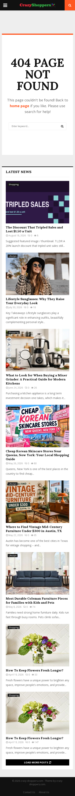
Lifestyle (13, 256)
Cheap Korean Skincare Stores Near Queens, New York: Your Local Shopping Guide (37, 455)
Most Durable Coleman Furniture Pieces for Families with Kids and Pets (37, 600)
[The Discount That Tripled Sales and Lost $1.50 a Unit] (37, 202)
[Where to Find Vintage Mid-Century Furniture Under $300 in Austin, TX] (37, 501)
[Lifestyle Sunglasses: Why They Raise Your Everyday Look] (37, 274)
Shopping (14, 184)
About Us (44, 792)
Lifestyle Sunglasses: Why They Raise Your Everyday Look (35, 301)
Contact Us (29, 792)
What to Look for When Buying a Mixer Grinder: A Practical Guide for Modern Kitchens (36, 379)
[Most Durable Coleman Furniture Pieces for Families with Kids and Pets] (37, 573)
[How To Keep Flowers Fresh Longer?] (37, 645)
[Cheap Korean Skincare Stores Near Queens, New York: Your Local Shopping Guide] (37, 426)
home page (19, 106)
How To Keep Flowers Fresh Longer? (34, 670)
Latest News (18, 172)
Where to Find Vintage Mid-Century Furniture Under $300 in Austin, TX (34, 529)
